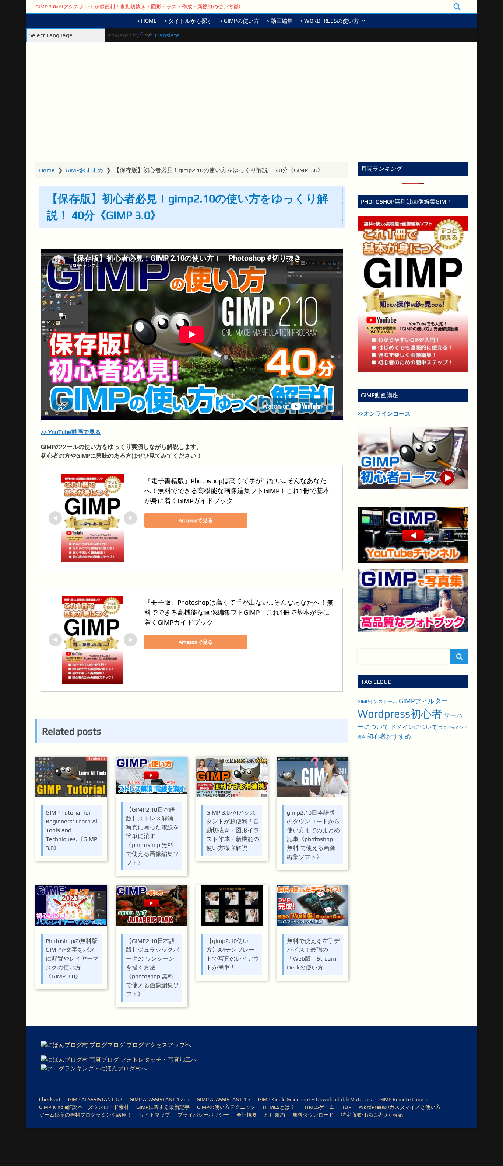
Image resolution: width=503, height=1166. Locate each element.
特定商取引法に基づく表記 (372, 1115)
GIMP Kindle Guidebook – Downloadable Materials (315, 1099)
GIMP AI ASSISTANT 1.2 (95, 1099)
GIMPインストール (377, 701)
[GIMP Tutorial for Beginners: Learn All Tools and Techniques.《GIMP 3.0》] (71, 778)
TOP (346, 1107)
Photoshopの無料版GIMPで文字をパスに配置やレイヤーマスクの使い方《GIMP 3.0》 (72, 958)
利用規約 (274, 1115)
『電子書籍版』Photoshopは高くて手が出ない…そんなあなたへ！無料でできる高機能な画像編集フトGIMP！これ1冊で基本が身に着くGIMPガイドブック (237, 490)
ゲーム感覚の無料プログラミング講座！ (85, 1115)
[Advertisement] (251, 107)
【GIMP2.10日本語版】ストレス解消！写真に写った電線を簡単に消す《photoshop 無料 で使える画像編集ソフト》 (152, 836)
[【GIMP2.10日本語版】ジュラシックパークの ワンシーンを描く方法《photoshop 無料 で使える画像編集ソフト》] (151, 906)
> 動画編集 (280, 21)
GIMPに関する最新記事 (163, 1107)
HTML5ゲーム (318, 1107)
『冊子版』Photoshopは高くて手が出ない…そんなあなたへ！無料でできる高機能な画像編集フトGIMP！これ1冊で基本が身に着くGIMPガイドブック (238, 612)
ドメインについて (413, 727)
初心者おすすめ (389, 736)
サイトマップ (154, 1115)
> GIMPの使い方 (239, 21)
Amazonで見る (196, 520)
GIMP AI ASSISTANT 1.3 (224, 1099)
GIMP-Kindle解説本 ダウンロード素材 (84, 1107)
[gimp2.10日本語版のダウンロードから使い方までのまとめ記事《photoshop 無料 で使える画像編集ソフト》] (312, 778)
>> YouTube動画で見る (71, 431)
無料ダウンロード (313, 1115)
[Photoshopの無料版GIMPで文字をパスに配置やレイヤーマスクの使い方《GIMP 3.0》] (71, 906)
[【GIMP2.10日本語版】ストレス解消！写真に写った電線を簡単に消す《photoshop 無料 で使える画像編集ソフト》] (151, 777)
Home (47, 170)
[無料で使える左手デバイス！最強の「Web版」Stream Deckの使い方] (312, 906)
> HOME (147, 21)
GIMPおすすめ (84, 170)
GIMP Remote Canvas (403, 1099)
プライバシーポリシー (203, 1115)
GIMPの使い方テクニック (226, 1107)
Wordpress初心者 (400, 714)
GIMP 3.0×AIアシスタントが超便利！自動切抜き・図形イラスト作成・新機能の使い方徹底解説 (144, 7)
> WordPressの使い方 (329, 21)
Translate (166, 35)
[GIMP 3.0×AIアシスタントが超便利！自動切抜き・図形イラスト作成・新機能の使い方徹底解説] (232, 778)
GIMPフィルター (423, 701)
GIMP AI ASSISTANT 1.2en (159, 1099)
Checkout (50, 1099)
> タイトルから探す (188, 21)
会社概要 (246, 1115)
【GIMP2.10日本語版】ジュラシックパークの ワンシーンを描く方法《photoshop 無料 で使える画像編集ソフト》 (152, 967)
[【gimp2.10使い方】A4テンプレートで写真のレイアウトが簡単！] (232, 906)
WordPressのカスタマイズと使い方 (400, 1107)
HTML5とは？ (279, 1107)
